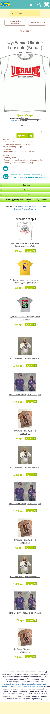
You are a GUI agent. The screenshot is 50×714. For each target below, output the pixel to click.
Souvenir (42, 206)
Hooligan (35, 206)
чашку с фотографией (32, 686)
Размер (14, 121)
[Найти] (13, 13)
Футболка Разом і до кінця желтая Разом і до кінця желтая (25, 281)
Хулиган (25, 209)
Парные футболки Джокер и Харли (25, 395)
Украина (17, 209)
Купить (21, 135)
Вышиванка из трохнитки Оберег (25, 358)
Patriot (20, 206)
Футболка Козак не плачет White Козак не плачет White (25, 244)
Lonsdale (27, 206)
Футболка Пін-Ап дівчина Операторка (25, 432)
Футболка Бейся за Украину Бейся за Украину (25, 318)
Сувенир (32, 209)
